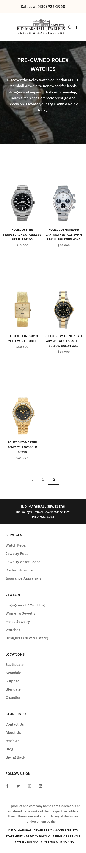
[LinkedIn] (40, 785)
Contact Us (15, 724)
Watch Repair (17, 545)
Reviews (12, 740)
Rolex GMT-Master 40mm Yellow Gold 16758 (22, 447)
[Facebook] (7, 785)
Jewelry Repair (18, 553)
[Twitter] (18, 785)
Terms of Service (66, 836)
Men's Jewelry (18, 621)
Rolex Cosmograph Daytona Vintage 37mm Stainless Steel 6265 (63, 234)
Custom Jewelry (19, 570)
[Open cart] (78, 27)
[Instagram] (29, 785)
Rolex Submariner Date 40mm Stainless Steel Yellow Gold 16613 (63, 341)
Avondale (13, 672)
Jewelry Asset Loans (23, 561)
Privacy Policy (38, 836)
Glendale (13, 689)
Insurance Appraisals (23, 578)
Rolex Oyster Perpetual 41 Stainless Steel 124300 (22, 234)
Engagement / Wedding (25, 605)
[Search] (70, 27)
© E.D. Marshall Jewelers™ (30, 830)
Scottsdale (15, 664)
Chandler (13, 697)
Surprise (12, 681)
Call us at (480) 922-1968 (43, 6)
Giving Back (15, 757)
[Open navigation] (8, 27)
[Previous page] (32, 479)
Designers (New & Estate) (27, 638)
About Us (13, 732)
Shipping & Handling (57, 842)
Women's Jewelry (21, 613)
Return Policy (26, 842)
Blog (9, 749)
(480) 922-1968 (43, 517)
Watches (13, 629)
